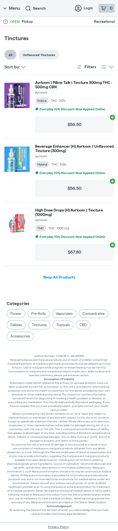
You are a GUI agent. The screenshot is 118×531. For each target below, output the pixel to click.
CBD (83, 325)
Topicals (63, 325)
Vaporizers (64, 313)
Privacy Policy (58, 527)
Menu (14, 8)
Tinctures (39, 325)
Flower (15, 313)
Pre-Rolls (38, 313)
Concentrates (94, 313)
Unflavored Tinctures (39, 55)
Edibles (16, 325)
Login (88, 8)
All (10, 55)
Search (39, 8)
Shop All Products (59, 277)
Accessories (20, 336)
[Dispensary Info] (5, 22)
